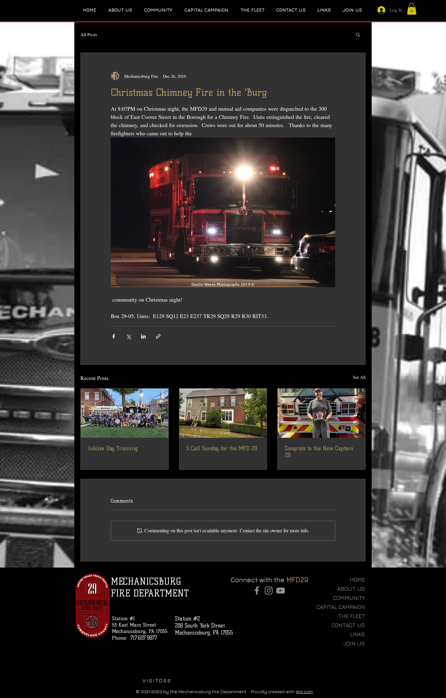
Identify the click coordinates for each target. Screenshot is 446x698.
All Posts (88, 34)
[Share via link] (158, 336)
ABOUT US (351, 589)
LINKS (357, 634)
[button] (412, 9)
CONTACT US (348, 625)
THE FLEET (351, 616)
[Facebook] (257, 590)
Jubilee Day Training (113, 448)
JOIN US (354, 643)
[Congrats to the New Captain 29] (321, 413)
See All (359, 377)
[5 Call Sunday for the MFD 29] (223, 413)
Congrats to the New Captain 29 (319, 451)
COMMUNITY (349, 598)
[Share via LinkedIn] (143, 336)
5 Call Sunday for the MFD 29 (222, 448)
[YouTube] (280, 590)
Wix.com (304, 691)
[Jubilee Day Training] (124, 413)
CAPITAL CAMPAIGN (344, 607)
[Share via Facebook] (114, 336)
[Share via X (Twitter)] (128, 336)
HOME (357, 579)
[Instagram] (268, 590)
